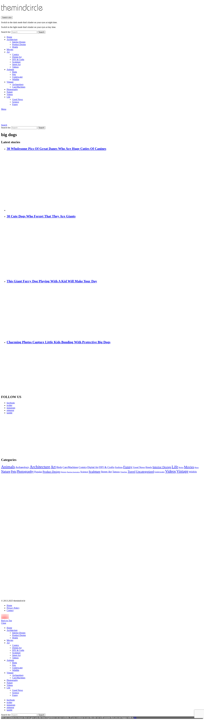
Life (8, 97)
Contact (10, 610)
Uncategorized (145, 471)
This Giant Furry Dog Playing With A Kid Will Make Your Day (52, 281)
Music (197, 468)
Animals (10, 69)
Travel (131, 471)
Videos (10, 94)
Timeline (123, 472)
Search (41, 32)
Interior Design (18, 42)
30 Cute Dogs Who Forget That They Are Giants (41, 216)
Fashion (119, 467)
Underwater (17, 77)
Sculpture (16, 62)
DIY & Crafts (18, 59)
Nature (10, 92)
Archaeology (18, 84)
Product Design (19, 44)
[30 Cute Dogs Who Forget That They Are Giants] (105, 249)
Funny (15, 104)
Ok (135, 717)
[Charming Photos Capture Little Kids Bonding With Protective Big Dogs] (105, 369)
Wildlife (15, 79)
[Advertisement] (27, 435)
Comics (15, 54)
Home (9, 37)
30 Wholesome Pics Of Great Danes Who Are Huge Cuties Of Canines (56, 148)
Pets (14, 74)
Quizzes (63, 472)
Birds (14, 72)
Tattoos (15, 67)
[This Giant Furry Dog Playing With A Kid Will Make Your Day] (105, 312)
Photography (12, 89)
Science (15, 102)
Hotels (15, 47)
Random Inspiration (73, 472)
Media (181, 467)
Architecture (12, 39)
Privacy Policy (13, 608)
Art (8, 52)
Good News (17, 99)
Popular (38, 471)
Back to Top (6, 620)
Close (3, 623)
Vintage (10, 82)
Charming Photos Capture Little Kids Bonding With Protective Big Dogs (58, 342)
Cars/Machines (18, 87)
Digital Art (17, 57)
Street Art (16, 64)
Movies (10, 49)
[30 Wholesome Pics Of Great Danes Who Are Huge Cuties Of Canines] (105, 181)
